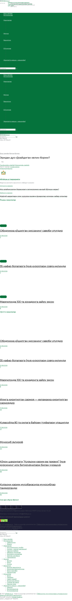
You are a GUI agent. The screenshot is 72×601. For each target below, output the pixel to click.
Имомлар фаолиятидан (15, 43)
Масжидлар (11, 47)
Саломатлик (11, 32)
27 (1, 429)
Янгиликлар (8, 15)
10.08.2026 (3, 447)
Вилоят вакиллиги (14, 42)
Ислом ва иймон (13, 55)
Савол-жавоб (12, 53)
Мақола (9, 62)
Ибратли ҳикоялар (14, 27)
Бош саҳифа (8, 13)
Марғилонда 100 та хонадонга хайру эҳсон (27, 301)
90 (1, 495)
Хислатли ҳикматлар (14, 28)
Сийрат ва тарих (13, 57)
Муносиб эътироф (11, 442)
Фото (9, 37)
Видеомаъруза (12, 63)
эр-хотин (16, 167)
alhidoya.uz (9, 524)
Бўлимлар (7, 48)
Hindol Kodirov (17, 528)
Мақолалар (8, 20)
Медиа (6, 33)
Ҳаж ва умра (11, 58)
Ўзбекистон (11, 17)
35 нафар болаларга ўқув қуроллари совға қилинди (33, 266)
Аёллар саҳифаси (13, 30)
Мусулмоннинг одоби (15, 22)
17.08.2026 (3, 408)
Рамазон (10, 52)
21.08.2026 (3, 236)
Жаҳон (9, 18)
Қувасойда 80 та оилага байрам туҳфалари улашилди (34, 422)
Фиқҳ (9, 50)
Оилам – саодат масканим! (17, 23)
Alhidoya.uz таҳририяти (10, 179)
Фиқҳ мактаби (12, 45)
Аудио (9, 38)
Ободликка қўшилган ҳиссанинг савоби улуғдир (31, 230)
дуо (11, 167)
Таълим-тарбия (12, 25)
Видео (9, 35)
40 (1, 410)
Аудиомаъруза (12, 65)
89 (1, 472)
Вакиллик (7, 40)
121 (1, 449)
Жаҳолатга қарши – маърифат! (15, 60)
